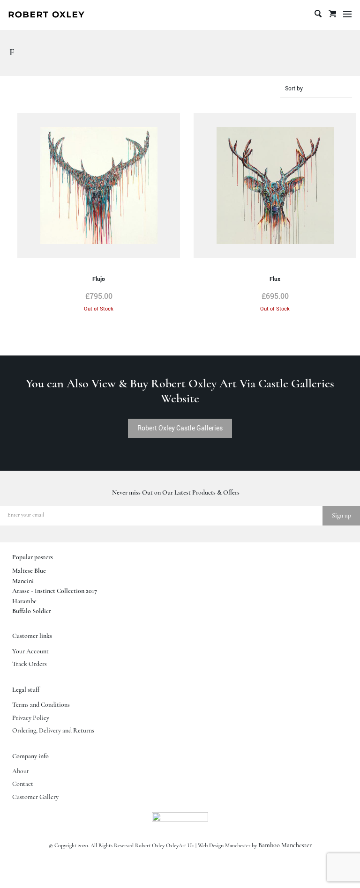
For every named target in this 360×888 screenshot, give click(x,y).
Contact (22, 784)
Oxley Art (46, 15)
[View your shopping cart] (332, 19)
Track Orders (29, 664)
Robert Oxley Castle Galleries (180, 428)
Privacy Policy (30, 718)
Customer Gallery (35, 797)
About (20, 771)
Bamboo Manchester (285, 845)
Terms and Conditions (41, 705)
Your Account (30, 651)
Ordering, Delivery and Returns (53, 730)
